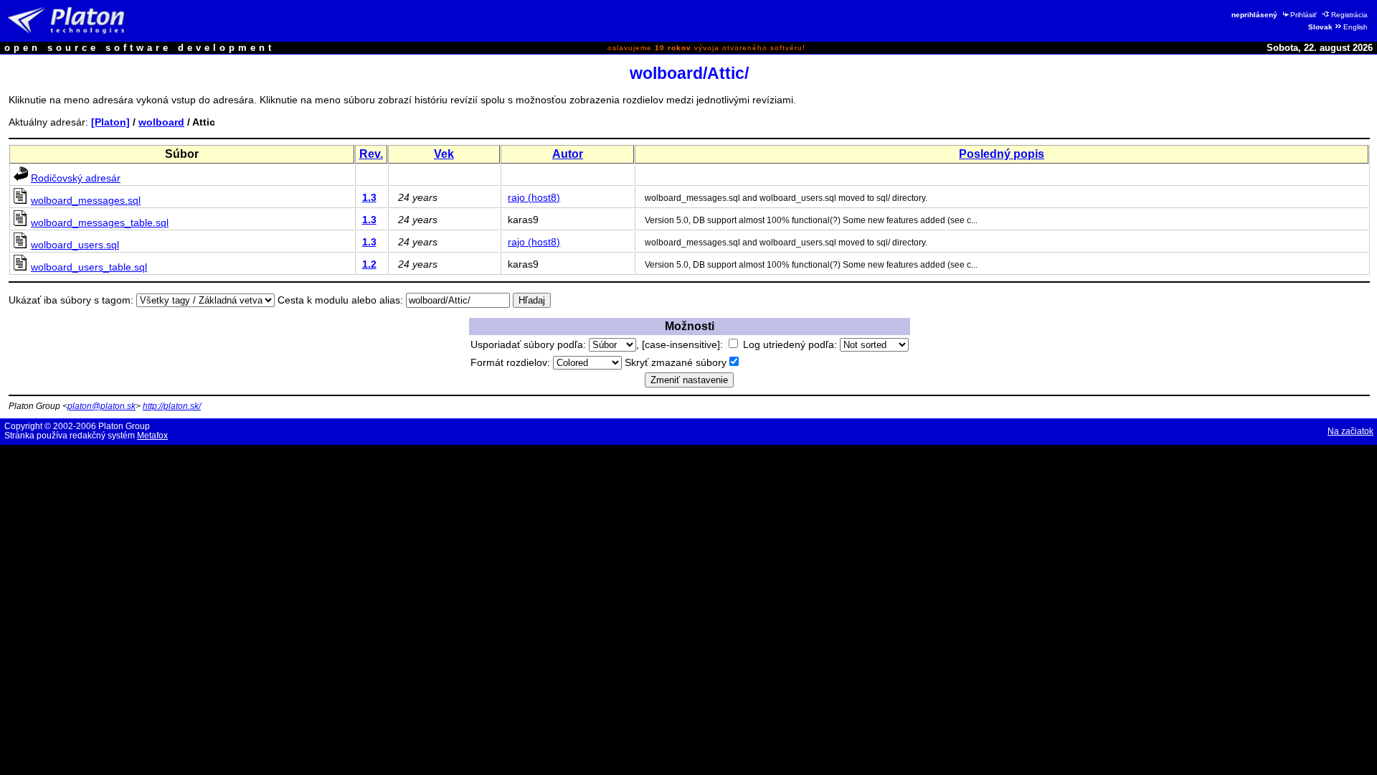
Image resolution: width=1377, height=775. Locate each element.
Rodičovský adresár (75, 178)
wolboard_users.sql (75, 244)
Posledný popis (1001, 154)
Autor (567, 154)
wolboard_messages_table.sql (100, 222)
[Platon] (110, 122)
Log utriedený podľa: (791, 344)
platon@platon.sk (101, 406)
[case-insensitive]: (684, 344)
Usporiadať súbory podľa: (529, 344)
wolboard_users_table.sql (89, 267)
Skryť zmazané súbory (676, 362)
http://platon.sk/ (172, 406)
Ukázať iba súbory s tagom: (71, 300)
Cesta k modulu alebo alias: (340, 300)
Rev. (371, 154)
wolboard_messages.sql (86, 200)
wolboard (161, 122)
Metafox (152, 435)
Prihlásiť (1303, 15)
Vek (444, 154)
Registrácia (1349, 15)
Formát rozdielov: (511, 362)
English (1355, 27)
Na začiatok (1350, 431)
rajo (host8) (534, 197)
